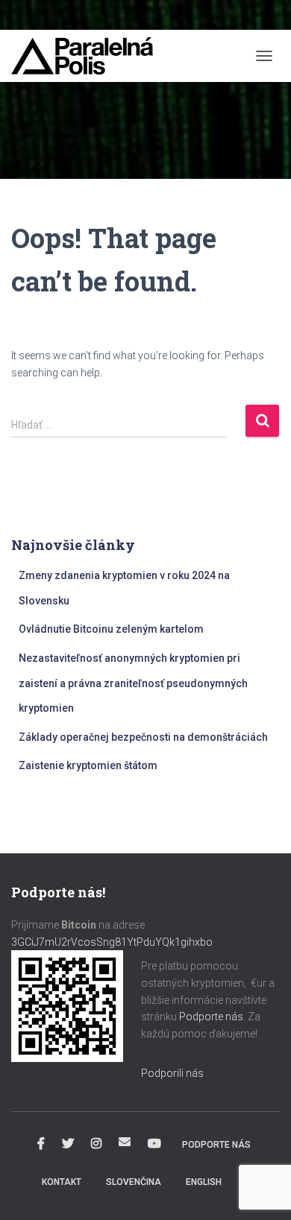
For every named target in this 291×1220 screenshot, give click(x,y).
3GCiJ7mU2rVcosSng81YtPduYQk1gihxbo (113, 942)
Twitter (67, 1144)
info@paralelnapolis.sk (124, 1141)
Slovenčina (133, 1182)
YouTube (154, 1144)
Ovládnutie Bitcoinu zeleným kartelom (111, 629)
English (204, 1182)
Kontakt (61, 1182)
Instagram (96, 1144)
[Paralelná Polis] (87, 56)
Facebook (41, 1144)
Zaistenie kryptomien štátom (88, 765)
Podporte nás (211, 1017)
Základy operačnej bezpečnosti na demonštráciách (143, 737)
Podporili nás (172, 1073)
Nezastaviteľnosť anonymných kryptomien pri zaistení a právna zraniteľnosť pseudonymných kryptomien (133, 683)
